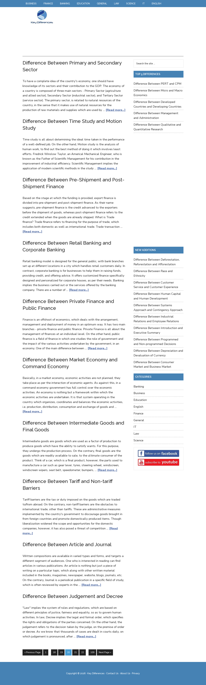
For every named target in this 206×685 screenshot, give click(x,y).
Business (139, 393)
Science (138, 440)
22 (82, 652)
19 (61, 652)
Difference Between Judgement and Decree (73, 596)
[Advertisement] (119, 32)
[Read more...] (115, 110)
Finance (138, 413)
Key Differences (42, 16)
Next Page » (105, 652)
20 (68, 652)
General (139, 420)
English (138, 407)
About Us (125, 673)
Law (136, 434)
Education (140, 400)
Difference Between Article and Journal (67, 544)
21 (75, 652)
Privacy (136, 673)
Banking (139, 386)
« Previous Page (32, 652)
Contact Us (112, 673)
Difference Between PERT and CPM (157, 84)
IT (135, 427)
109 (92, 652)
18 (54, 652)
